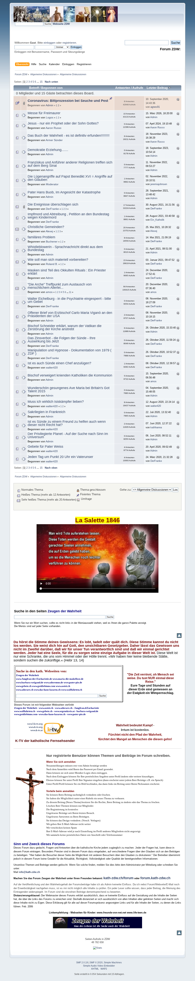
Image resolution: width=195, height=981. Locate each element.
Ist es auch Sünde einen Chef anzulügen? (59, 363)
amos (49, 292)
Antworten (122, 87)
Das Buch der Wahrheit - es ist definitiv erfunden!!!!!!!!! (68, 135)
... (38, 81)
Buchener (52, 241)
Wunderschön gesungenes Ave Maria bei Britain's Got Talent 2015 (68, 389)
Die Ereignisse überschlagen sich (53, 204)
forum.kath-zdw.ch (155, 878)
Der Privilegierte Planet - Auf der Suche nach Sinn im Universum (68, 435)
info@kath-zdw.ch (29, 872)
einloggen (49, 42)
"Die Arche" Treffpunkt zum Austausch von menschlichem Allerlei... (60, 286)
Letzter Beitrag (158, 87)
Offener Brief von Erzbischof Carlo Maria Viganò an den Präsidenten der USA (70, 314)
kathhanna (156, 427)
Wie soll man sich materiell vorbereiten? (58, 260)
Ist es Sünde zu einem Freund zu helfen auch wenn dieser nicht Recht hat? (67, 423)
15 (41, 81)
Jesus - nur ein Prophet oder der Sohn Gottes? (63, 123)
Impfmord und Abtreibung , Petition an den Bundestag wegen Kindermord (68, 215)
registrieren (69, 42)
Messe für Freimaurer (44, 113)
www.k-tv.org (36, 727)
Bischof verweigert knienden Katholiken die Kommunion (70, 375)
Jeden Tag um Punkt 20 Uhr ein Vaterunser (60, 457)
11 (70, 292)
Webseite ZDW (61, 23)
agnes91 (155, 106)
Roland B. (52, 264)
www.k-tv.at (36, 730)
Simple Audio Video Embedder (99, 966)
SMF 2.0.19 (82, 962)
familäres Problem (41, 237)
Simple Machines (113, 962)
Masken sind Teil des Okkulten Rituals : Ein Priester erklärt (67, 271)
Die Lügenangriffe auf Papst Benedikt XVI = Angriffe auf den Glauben (70, 178)
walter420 (52, 367)
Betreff (34, 87)
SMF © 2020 (96, 962)
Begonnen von (52, 87)
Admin (49, 105)
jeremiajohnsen (158, 184)
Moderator (52, 184)
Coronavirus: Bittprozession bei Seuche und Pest (68, 101)
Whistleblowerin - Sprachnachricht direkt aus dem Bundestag (65, 248)
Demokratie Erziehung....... (48, 150)
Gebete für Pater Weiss (45, 446)
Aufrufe (137, 87)
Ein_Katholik (157, 219)
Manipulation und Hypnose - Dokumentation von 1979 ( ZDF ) (69, 351)
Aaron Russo (53, 127)
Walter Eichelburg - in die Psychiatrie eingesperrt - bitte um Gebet (69, 300)
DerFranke (52, 208)
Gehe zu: (125, 489)
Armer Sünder (54, 140)
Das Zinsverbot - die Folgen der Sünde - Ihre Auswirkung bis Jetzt (61, 339)
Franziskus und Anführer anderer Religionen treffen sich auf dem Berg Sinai (70, 163)
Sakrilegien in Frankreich (46, 412)
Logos (49, 117)
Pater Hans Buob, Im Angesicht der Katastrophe (64, 192)
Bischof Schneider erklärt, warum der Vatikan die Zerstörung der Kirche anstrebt (64, 327)
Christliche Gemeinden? (46, 227)
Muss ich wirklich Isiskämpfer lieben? (56, 402)
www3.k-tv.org (35, 723)
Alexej (49, 231)
